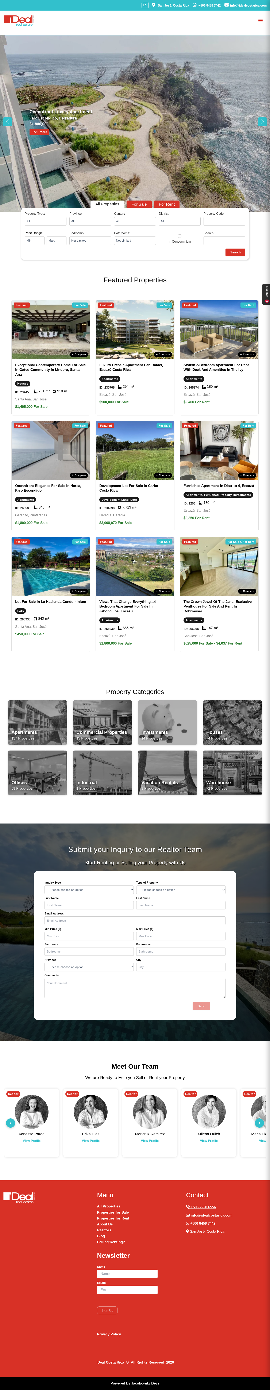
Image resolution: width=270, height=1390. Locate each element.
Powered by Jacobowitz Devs (135, 1383)
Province (50, 959)
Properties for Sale (113, 1212)
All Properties (107, 204)
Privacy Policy (109, 1334)
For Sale (139, 204)
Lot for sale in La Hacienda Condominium (50, 602)
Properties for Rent (113, 1218)
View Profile (31, 1141)
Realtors (104, 1230)
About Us (105, 1224)
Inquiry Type (53, 882)
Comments (52, 975)
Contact (31, 1147)
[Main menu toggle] (260, 20)
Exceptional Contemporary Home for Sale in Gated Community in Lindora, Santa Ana (50, 369)
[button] (7, 121)
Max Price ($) (144, 929)
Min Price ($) (53, 929)
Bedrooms (51, 944)
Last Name (143, 898)
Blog (101, 1236)
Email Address (54, 913)
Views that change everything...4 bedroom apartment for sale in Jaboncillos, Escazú (127, 606)
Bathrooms (143, 944)
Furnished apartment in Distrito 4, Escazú (219, 486)
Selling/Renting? (111, 1242)
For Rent (167, 204)
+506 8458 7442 (202, 1223)
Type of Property (147, 882)
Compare (79, 354)
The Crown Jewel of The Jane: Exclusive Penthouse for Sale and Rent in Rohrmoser (218, 606)
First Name (52, 898)
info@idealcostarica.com (211, 1215)
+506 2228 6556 (203, 1207)
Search (235, 252)
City (138, 959)
